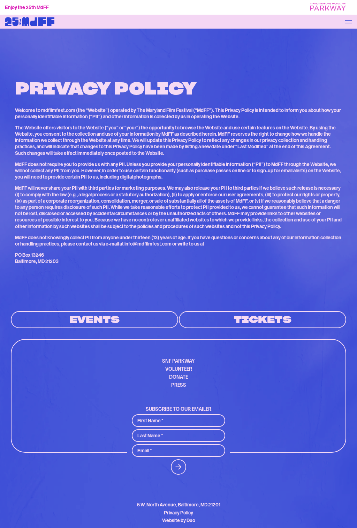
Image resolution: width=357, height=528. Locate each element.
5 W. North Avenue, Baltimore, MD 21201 (178, 504)
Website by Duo (178, 520)
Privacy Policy (178, 512)
